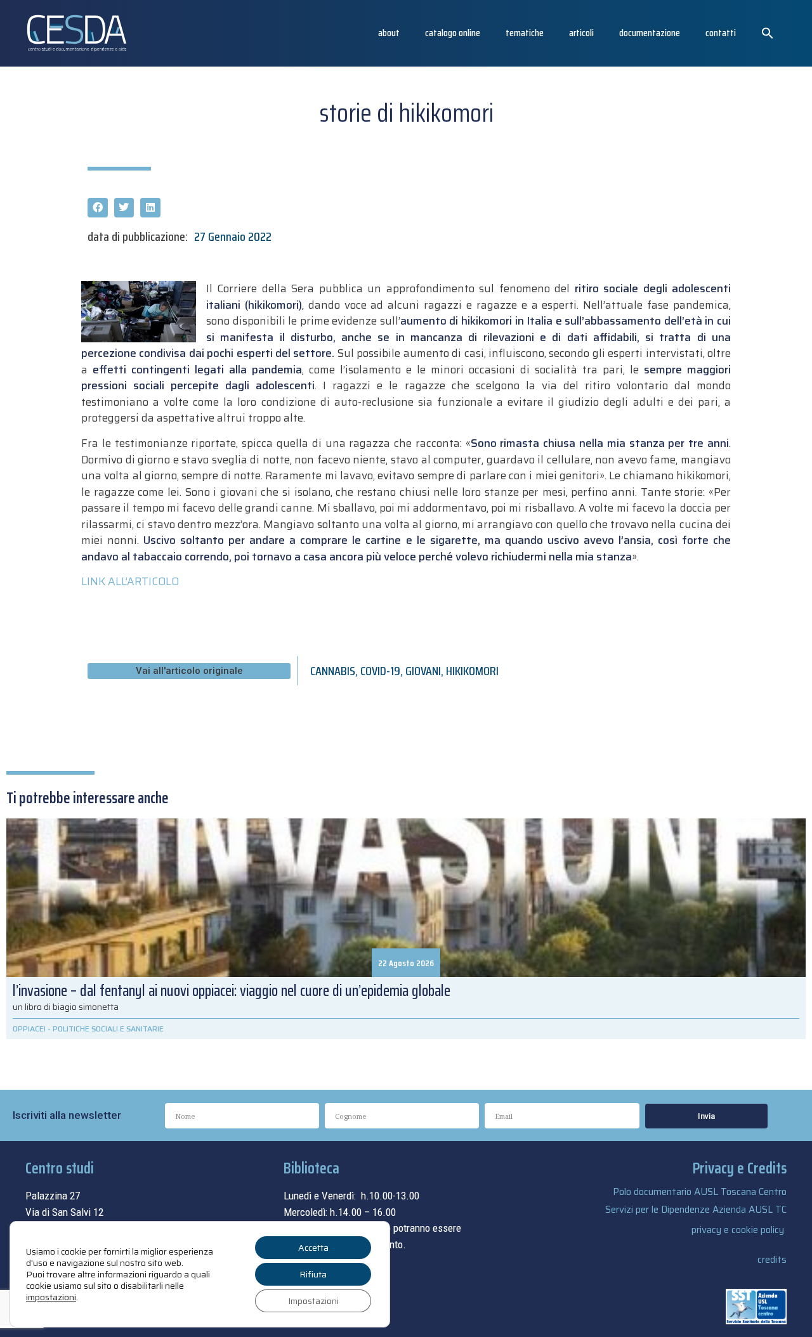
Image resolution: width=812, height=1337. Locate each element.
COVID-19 (380, 671)
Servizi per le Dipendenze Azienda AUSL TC (696, 1209)
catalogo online (452, 33)
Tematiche (525, 33)
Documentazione (649, 33)
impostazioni (51, 1297)
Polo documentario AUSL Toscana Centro (700, 1191)
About (389, 33)
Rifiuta (313, 1274)
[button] (768, 33)
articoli (581, 33)
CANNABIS (332, 671)
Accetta (313, 1248)
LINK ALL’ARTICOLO (130, 581)
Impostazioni (313, 1301)
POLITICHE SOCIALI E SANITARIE (108, 1029)
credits (772, 1259)
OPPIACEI (29, 1029)
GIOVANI (423, 671)
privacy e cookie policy (737, 1229)
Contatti (720, 33)
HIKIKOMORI (472, 671)
